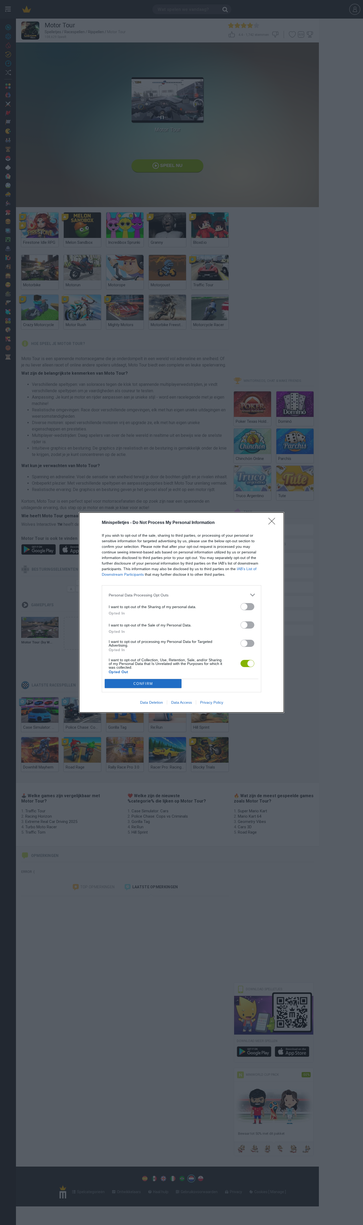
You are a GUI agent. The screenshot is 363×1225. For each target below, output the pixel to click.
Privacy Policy (211, 702)
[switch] (247, 606)
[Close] (273, 523)
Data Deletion (151, 702)
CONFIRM (143, 684)
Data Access (181, 702)
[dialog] (181, 612)
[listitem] (181, 595)
